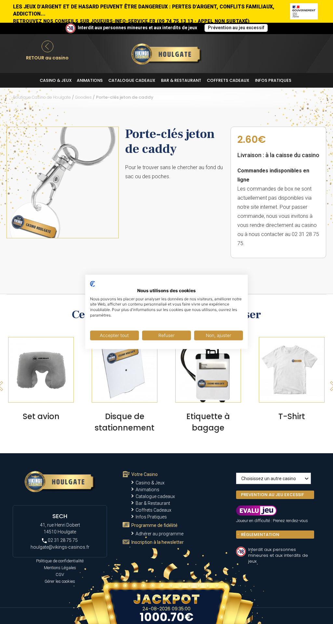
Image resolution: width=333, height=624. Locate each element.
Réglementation (260, 534)
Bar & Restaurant (181, 80)
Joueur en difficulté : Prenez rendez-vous (272, 520)
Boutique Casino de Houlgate (42, 97)
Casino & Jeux (56, 80)
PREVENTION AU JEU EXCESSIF (272, 495)
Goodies (83, 97)
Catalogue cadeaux (131, 80)
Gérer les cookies (60, 581)
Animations (90, 80)
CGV (60, 574)
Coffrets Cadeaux (228, 80)
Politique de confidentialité (60, 560)
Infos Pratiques (273, 80)
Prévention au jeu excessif (236, 27)
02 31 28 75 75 (62, 540)
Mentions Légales (60, 567)
